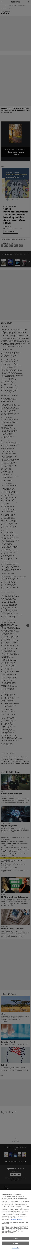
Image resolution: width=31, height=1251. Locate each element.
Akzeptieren (15, 1238)
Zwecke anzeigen (15, 1248)
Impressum (19, 1219)
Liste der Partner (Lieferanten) (8, 1234)
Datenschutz (14, 1219)
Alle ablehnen (15, 1243)
